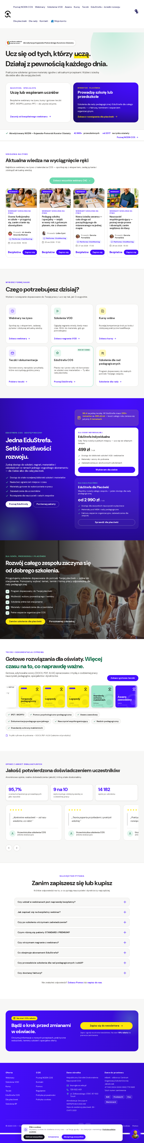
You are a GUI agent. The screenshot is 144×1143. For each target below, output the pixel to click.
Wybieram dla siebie (107, 469)
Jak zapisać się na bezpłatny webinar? (39, 912)
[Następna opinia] (17, 848)
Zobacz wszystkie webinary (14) (70, 180)
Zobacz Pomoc (76, 982)
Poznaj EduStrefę (63, 381)
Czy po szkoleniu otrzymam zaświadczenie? (42, 922)
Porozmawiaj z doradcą (61, 621)
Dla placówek (12, 1099)
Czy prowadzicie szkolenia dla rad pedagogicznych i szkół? (50, 962)
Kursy (8, 1086)
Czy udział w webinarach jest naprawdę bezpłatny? (47, 901)
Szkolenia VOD (12, 1082)
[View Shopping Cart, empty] (136, 14)
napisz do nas (94, 982)
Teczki (8, 1090)
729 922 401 (76, 1089)
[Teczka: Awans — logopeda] (100, 696)
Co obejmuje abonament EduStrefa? (38, 952)
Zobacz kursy (106, 338)
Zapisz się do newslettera (104, 1025)
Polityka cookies (43, 1099)
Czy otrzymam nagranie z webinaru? (38, 942)
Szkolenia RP (11, 1104)
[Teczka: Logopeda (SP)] (28, 696)
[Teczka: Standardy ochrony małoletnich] (76, 696)
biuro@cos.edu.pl (78, 1085)
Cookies (126, 1126)
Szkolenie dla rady (109, 381)
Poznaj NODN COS (126, 137)
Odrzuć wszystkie (34, 1137)
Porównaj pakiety (46, 504)
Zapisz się (30, 252)
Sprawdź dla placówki (106, 522)
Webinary (10, 1077)
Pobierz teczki (16, 381)
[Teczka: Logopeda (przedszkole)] (52, 696)
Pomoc (39, 1086)
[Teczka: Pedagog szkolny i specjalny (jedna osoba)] (124, 696)
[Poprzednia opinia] (9, 848)
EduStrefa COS (13, 1095)
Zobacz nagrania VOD (65, 338)
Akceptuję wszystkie (73, 1137)
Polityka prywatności (45, 1095)
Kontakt (39, 1082)
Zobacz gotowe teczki (123, 678)
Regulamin (40, 1090)
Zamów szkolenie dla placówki (25, 621)
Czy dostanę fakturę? (30, 972)
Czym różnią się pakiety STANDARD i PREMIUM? (44, 932)
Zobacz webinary (18, 338)
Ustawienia (53, 1137)
